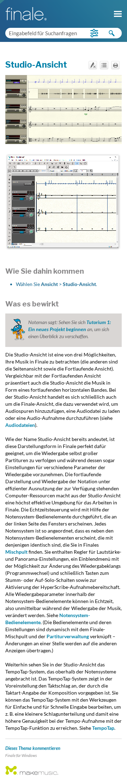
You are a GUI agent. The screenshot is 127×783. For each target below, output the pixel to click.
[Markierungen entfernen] (93, 65)
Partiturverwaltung (68, 636)
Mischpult (16, 552)
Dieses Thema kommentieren (32, 748)
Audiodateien (20, 425)
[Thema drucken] (115, 65)
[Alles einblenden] (104, 65)
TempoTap (103, 728)
